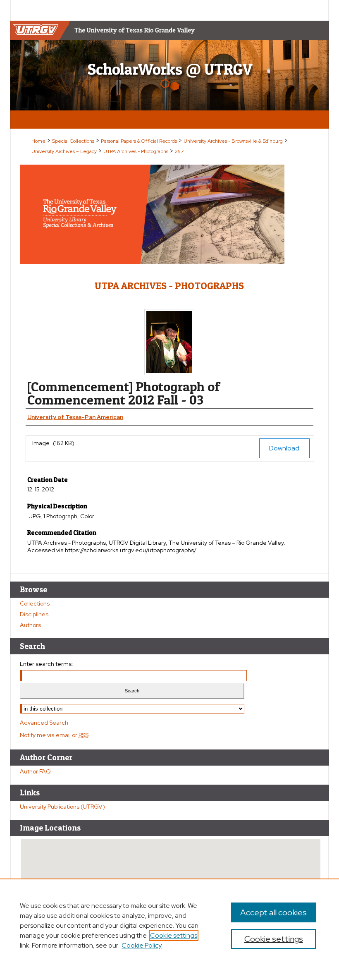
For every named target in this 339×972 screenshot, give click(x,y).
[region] (169, 925)
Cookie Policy (142, 945)
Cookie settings (173, 935)
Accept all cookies (273, 912)
